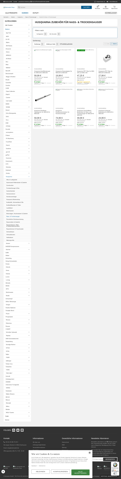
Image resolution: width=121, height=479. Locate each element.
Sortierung (37, 44)
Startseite (6, 17)
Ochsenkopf (9, 298)
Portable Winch (10, 310)
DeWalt (8, 107)
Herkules (8, 167)
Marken (13, 17)
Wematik (8, 403)
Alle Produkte (9, 25)
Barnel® (8, 70)
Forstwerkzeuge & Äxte (12, 188)
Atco (7, 61)
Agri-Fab (8, 32)
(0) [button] (100, 1)
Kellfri (7, 252)
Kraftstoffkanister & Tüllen (13, 205)
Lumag (8, 280)
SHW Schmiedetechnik (12, 338)
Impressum (34, 466)
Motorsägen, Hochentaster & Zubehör (17, 213)
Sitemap (64, 447)
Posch (7, 313)
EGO (7, 116)
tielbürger (8, 360)
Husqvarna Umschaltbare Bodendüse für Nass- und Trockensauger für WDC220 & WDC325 (85, 113)
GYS (7, 164)
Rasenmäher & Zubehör (13, 222)
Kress (7, 270)
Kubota (8, 273)
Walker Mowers (10, 394)
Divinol (7, 110)
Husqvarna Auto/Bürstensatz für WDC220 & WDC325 (42, 71)
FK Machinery (10, 138)
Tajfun (7, 354)
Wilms (7, 406)
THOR (7, 357)
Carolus (8, 85)
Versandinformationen (39, 447)
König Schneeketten (11, 261)
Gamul (8, 145)
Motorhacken (10, 210)
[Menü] (118, 463)
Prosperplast (9, 316)
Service (7, 420)
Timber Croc (9, 364)
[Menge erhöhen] (44, 132)
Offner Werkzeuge (11, 301)
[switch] (115, 474)
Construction (9, 185)
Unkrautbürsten (10, 234)
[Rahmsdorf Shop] (9, 7)
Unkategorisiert (10, 379)
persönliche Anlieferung (24, 1)
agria (7, 36)
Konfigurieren (60, 471)
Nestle (7, 295)
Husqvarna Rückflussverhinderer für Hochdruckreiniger (62, 112)
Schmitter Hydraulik (11, 332)
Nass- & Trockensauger (30, 17)
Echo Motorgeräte (11, 113)
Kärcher (8, 249)
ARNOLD (8, 55)
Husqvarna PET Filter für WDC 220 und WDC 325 (85, 71)
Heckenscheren (10, 194)
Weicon (8, 400)
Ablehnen (40, 471)
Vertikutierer (9, 237)
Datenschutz (65, 442)
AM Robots (9, 45)
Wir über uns (36, 442)
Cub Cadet (9, 100)
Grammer (8, 158)
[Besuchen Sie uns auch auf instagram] (22, 430)
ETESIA (8, 126)
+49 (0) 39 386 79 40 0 (11, 442)
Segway (8, 335)
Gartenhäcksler (10, 191)
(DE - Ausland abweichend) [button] (84, 83)
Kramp (7, 264)
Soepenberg (9, 341)
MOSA (7, 286)
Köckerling (9, 258)
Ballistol (8, 67)
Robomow (9, 323)
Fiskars (8, 135)
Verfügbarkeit (39, 34)
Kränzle (8, 267)
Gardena (8, 148)
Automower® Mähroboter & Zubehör (16, 182)
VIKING (8, 387)
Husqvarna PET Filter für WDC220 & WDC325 (105, 71)
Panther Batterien (11, 307)
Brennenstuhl (9, 73)
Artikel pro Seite (50, 44)
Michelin (8, 283)
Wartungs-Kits (10, 240)
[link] (75, 33)
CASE (7, 88)
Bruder (7, 79)
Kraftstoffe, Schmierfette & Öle (14, 202)
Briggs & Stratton (10, 76)
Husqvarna (20, 17)
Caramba (8, 82)
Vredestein (9, 391)
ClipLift (7, 94)
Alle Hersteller (53, 34)
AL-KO (7, 39)
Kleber (7, 255)
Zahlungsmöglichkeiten (39, 445)
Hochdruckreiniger (11, 196)
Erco (7, 120)
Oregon (8, 304)
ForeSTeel (9, 141)
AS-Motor (8, 58)
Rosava (8, 326)
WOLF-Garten (10, 412)
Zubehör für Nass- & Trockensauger (47, 17)
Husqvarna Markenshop (13, 199)
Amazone (8, 49)
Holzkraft (8, 170)
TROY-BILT (9, 373)
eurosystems (9, 132)
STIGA (8, 348)
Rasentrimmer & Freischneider (15, 229)
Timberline (9, 366)
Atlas (7, 64)
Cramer (8, 97)
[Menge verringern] (36, 132)
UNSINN (8, 382)
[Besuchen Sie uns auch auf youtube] (17, 430)
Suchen (86, 7)
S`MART (8, 329)
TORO (8, 369)
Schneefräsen (10, 231)
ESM (7, 123)
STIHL (7, 351)
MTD (7, 289)
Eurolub (8, 129)
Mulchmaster (9, 292)
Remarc (8, 319)
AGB (63, 445)
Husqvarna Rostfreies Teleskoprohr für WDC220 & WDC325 (42, 112)
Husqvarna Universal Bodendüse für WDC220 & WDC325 (106, 112)
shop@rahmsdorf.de (13, 448)
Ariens (7, 52)
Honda (8, 173)
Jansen (8, 243)
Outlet (7, 416)
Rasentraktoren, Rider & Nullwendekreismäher (13, 225)
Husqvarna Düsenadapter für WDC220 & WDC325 (64, 71)
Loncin (7, 277)
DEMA (7, 104)
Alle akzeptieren (80, 472)
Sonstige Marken (10, 344)
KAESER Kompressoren (12, 246)
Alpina (7, 42)
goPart (7, 155)
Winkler (8, 409)
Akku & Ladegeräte (11, 179)
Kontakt (15, 1)
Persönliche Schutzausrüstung (14, 219)
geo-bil (8, 151)
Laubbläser (9, 208)
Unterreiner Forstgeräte (12, 384)
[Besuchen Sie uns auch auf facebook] (13, 430)
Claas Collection (10, 91)
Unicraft (8, 376)
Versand (46, 77)
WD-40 (8, 397)
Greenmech (9, 161)
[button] (107, 43)
